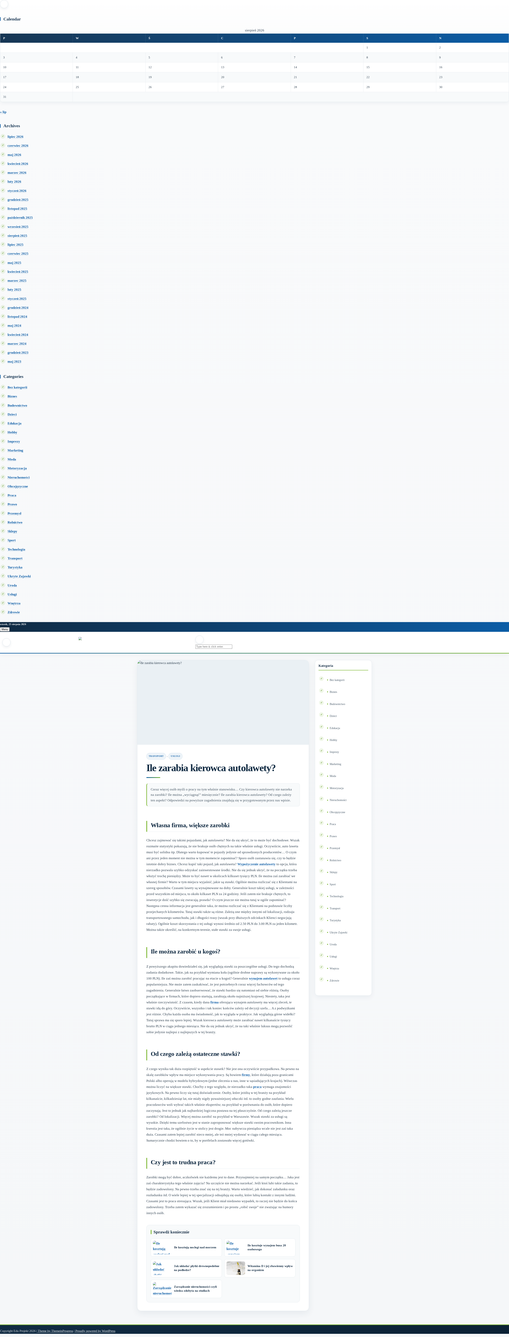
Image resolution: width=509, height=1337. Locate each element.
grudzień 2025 (18, 200)
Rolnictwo (15, 522)
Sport (12, 540)
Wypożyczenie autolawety (256, 864)
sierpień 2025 (17, 236)
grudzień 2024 (18, 308)
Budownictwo (17, 405)
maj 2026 (14, 155)
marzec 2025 (17, 281)
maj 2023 (14, 361)
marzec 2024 (17, 344)
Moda (12, 459)
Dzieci (12, 414)
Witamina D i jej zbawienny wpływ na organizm (270, 1268)
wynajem (255, 978)
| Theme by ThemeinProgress (54, 1331)
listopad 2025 (17, 209)
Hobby (12, 432)
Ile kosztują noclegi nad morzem (195, 1247)
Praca (12, 495)
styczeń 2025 (17, 299)
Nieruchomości (19, 477)
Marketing (15, 450)
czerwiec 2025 (18, 253)
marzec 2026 (17, 173)
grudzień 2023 (18, 352)
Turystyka (15, 567)
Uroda (12, 585)
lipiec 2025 (15, 245)
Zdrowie (14, 612)
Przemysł (14, 513)
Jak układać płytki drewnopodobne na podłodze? (196, 1268)
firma (214, 1002)
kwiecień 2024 (18, 335)
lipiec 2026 (15, 137)
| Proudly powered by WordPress (94, 1331)
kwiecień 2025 (18, 272)
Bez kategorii (17, 387)
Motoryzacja (17, 468)
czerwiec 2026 (18, 146)
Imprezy (14, 441)
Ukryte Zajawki (19, 576)
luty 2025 (14, 289)
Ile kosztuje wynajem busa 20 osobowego (267, 1247)
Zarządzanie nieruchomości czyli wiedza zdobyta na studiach (195, 1288)
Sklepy (12, 531)
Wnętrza (14, 603)
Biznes (12, 396)
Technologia (16, 549)
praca (257, 1087)
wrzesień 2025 (18, 227)
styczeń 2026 (17, 191)
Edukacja (14, 423)
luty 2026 (14, 182)
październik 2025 (20, 217)
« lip (3, 112)
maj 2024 (14, 325)
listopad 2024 (17, 316)
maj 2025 (14, 263)
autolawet (270, 978)
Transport (15, 558)
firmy (246, 1075)
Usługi (12, 594)
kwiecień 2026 (18, 164)
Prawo (12, 504)
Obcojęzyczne (18, 486)
